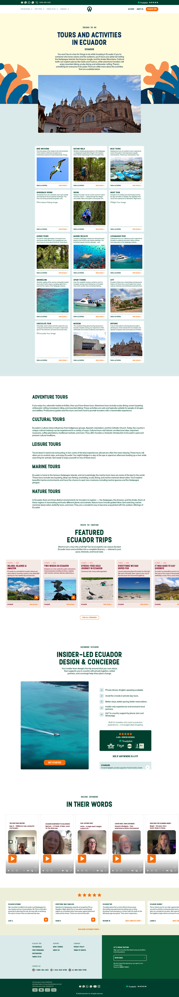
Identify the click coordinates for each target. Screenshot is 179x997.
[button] (9, 871)
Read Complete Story (133, 921)
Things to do (36, 957)
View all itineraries (89, 617)
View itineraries (38, 950)
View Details (63, 185)
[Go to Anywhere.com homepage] (89, 9)
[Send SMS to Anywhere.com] (25, 2)
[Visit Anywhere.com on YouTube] (95, 986)
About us (140, 9)
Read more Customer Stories (88, 929)
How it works (58, 947)
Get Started (54, 762)
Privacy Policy (124, 967)
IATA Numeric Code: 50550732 (42, 982)
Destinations (37, 953)
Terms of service (80, 950)
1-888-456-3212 (45, 2)
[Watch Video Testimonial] (36, 597)
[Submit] (144, 958)
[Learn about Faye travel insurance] (120, 746)
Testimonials (37, 947)
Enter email (119, 958)
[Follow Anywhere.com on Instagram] (99, 986)
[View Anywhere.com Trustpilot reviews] (147, 2)
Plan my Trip (152, 9)
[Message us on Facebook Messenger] (32, 2)
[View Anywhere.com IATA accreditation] (111, 745)
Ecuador (89, 49)
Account (131, 9)
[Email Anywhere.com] (22, 2)
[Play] (12, 858)
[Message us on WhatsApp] (29, 2)
